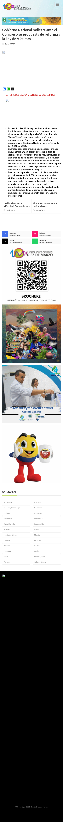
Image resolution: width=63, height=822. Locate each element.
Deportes (38, 513)
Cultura (7, 513)
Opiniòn (7, 540)
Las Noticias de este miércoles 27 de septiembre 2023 (17, 206)
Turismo (7, 562)
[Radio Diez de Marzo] (17, 6)
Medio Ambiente (10, 535)
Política (37, 546)
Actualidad (8, 502)
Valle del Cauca (40, 562)
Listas (36, 529)
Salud (6, 556)
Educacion (38, 519)
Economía (8, 519)
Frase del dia (39, 524)
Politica (7, 546)
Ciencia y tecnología (12, 508)
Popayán (7, 551)
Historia (7, 529)
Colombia (38, 508)
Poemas (37, 540)
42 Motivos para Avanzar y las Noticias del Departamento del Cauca (45, 206)
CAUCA (37, 502)
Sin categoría (39, 556)
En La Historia (9, 524)
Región (37, 551)
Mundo (37, 535)
